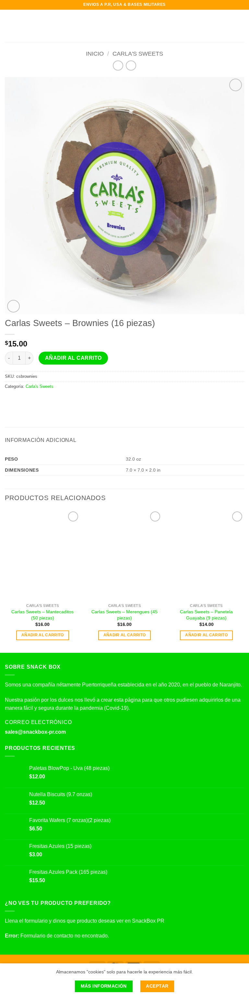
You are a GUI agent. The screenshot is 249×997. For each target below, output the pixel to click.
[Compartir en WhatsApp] (8, 400)
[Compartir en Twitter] (24, 400)
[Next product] (118, 65)
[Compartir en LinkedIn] (48, 400)
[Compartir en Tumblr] (56, 400)
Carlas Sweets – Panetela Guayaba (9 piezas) (206, 614)
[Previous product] (131, 65)
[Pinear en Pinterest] (40, 400)
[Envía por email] (32, 400)
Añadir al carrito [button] (42, 635)
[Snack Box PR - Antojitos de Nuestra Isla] (125, 26)
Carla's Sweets (138, 53)
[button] (9, 26)
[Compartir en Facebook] (16, 400)
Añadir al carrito (73, 358)
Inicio (95, 53)
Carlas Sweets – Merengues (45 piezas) (124, 614)
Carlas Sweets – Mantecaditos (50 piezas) (42, 614)
